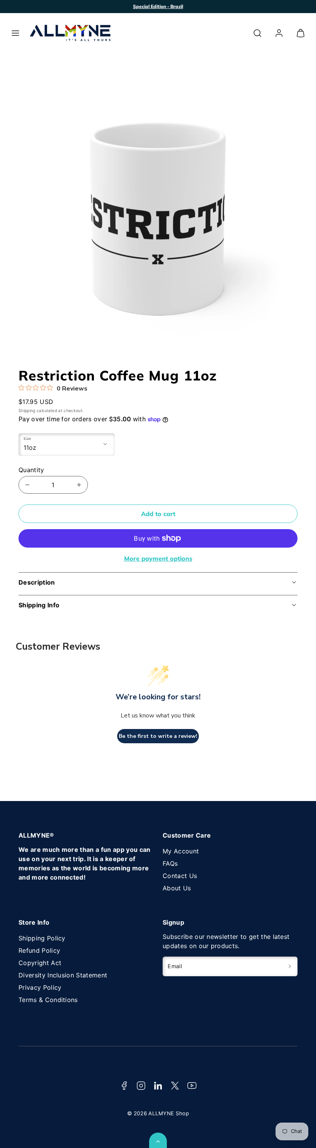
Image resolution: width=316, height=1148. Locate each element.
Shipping (26, 410)
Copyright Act (39, 963)
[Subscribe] (290, 967)
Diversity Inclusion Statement (62, 975)
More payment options (158, 558)
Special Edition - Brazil (158, 6)
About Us (177, 888)
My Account (181, 851)
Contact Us (180, 876)
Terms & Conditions (48, 1000)
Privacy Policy (39, 987)
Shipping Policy (42, 938)
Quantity (31, 470)
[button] (15, 33)
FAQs (170, 863)
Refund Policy (39, 950)
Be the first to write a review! (158, 736)
